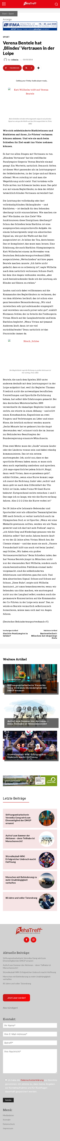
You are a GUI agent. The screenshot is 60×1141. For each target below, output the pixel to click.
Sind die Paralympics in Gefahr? (15, 634)
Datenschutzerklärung (32, 1080)
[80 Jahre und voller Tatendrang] (46, 901)
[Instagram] (33, 940)
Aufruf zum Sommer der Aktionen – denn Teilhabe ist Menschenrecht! (28, 722)
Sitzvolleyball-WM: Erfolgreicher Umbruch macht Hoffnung (26, 755)
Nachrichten (14, 680)
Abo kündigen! (10, 1007)
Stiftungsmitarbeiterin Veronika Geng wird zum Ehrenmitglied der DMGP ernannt (27, 688)
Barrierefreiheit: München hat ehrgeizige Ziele (44, 635)
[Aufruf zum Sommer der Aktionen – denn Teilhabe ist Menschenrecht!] (30, 711)
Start (4, 13)
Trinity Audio (31, 81)
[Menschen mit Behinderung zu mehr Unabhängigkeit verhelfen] (46, 881)
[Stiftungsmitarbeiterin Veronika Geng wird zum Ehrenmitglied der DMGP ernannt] (30, 678)
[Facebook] (26, 940)
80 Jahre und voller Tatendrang (21, 897)
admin (14, 60)
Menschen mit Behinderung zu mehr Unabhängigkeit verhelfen (21, 880)
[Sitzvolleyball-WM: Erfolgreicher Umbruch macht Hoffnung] (30, 745)
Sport (11, 13)
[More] (38, 68)
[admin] (6, 59)
